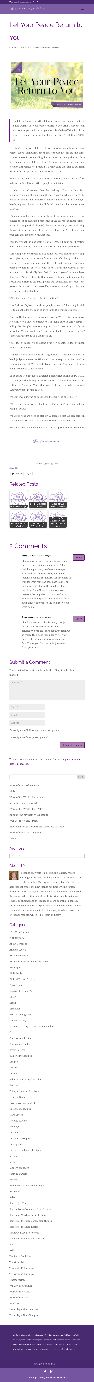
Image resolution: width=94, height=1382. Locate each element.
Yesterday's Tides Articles (23, 1309)
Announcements (18, 955)
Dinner (13, 1073)
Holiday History (18, 1120)
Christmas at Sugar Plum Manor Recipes (31, 1026)
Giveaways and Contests (22, 1103)
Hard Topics (16, 1114)
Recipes (13, 1179)
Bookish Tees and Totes (22, 991)
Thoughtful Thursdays (42, 47)
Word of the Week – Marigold (25, 809)
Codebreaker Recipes (21, 1038)
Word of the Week (19, 1291)
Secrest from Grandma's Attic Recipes (30, 1209)
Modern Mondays (19, 1167)
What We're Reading (20, 1285)
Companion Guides (19, 1044)
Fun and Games (18, 1097)
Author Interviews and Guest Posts (28, 961)
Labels (12, 838)
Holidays (14, 1126)
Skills (12, 1250)
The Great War (17, 1262)
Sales (12, 1197)
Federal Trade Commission (57, 1344)
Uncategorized (17, 1279)
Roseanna (15, 47)
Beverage (14, 967)
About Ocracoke (18, 943)
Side (11, 1244)
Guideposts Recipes (20, 1108)
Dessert (13, 1067)
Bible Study (15, 973)
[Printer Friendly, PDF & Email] (47, 463)
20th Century (16, 938)
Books (12, 996)
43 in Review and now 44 (23, 803)
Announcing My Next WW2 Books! (28, 814)
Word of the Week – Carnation (26, 797)
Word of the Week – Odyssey (25, 832)
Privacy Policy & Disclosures (45, 1364)
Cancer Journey (18, 1020)
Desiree (13, 1061)
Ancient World (17, 949)
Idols (12, 791)
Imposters (15, 1132)
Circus (13, 1032)
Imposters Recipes (19, 1138)
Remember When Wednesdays (26, 1185)
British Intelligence (20, 1014)
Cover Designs (17, 1050)
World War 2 (16, 1303)
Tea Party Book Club (20, 1256)
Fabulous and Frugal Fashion (25, 1079)
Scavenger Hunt (18, 1203)
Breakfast (14, 1008)
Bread (12, 1002)
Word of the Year (18, 1297)
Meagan (13, 1156)
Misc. (12, 1162)
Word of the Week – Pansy (24, 785)
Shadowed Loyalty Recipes (24, 1232)
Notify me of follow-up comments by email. (36, 730)
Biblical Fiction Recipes (22, 979)
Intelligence (16, 1144)
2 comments (56, 47)
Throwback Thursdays (21, 1274)
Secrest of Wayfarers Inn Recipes (28, 1215)
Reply (78, 557)
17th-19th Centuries (20, 932)
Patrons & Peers (18, 1173)
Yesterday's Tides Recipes (23, 1315)
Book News (15, 985)
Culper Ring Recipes (20, 1055)
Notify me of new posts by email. (30, 737)
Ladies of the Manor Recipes (25, 1150)
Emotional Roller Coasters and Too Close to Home (36, 826)
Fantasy (13, 1085)
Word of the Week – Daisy (23, 820)
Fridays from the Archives (24, 1091)
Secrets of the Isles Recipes (24, 1226)
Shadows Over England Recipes (26, 1238)
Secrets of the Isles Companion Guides (30, 1221)
